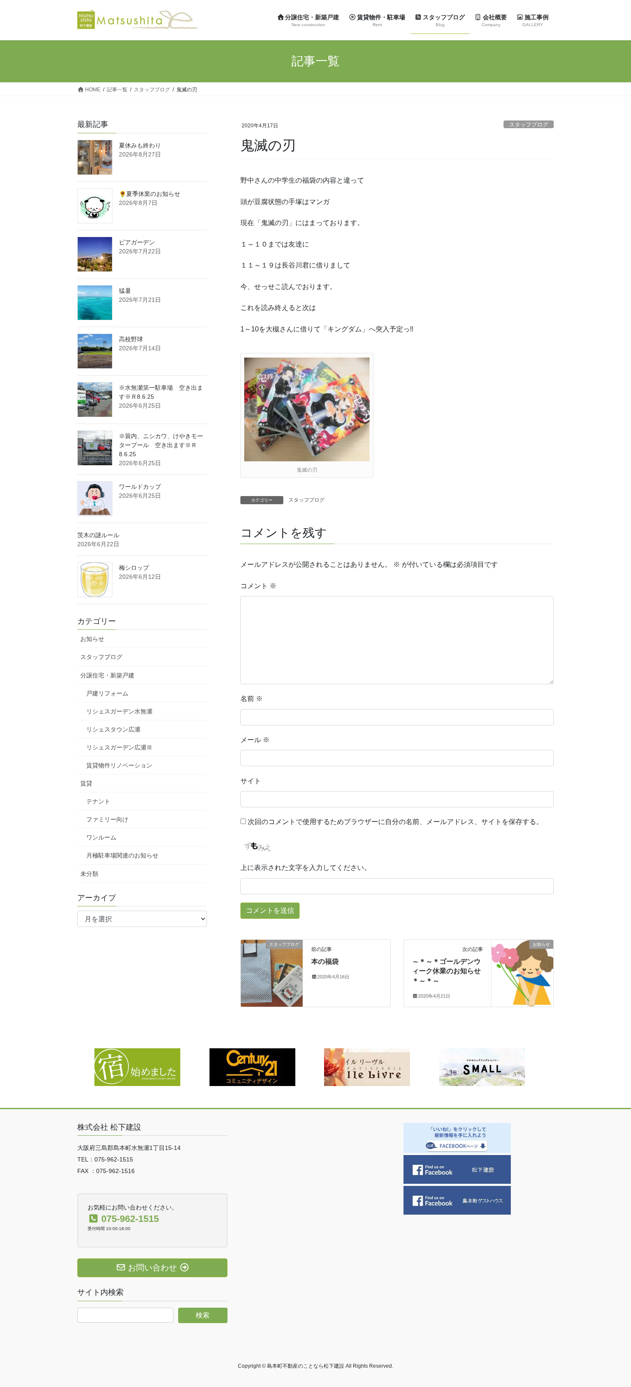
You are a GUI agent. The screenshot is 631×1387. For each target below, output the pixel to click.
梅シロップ (134, 567)
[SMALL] (482, 1066)
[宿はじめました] (137, 1066)
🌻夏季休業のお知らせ (149, 193)
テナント (98, 801)
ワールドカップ (140, 486)
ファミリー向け (107, 819)
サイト (250, 781)
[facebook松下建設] (457, 1168)
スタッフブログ (528, 124)
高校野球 (131, 339)
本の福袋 (325, 961)
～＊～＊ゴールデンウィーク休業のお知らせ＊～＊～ (446, 971)
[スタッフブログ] (272, 971)
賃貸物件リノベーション (119, 765)
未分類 (89, 873)
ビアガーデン (137, 242)
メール (255, 739)
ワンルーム (101, 837)
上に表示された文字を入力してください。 (305, 867)
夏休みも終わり (140, 145)
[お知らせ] (522, 971)
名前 (251, 698)
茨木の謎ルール (98, 535)
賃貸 (86, 783)
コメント (258, 586)
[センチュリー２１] (252, 1066)
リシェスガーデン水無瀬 (119, 711)
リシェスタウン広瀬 (113, 729)
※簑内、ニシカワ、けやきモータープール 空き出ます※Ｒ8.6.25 (161, 445)
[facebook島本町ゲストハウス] (457, 1199)
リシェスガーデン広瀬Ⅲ (119, 747)
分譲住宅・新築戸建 (107, 675)
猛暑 (125, 290)
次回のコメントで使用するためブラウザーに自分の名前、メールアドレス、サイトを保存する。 (395, 821)
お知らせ (92, 638)
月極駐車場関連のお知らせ (122, 855)
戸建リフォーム (107, 693)
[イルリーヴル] (367, 1066)
